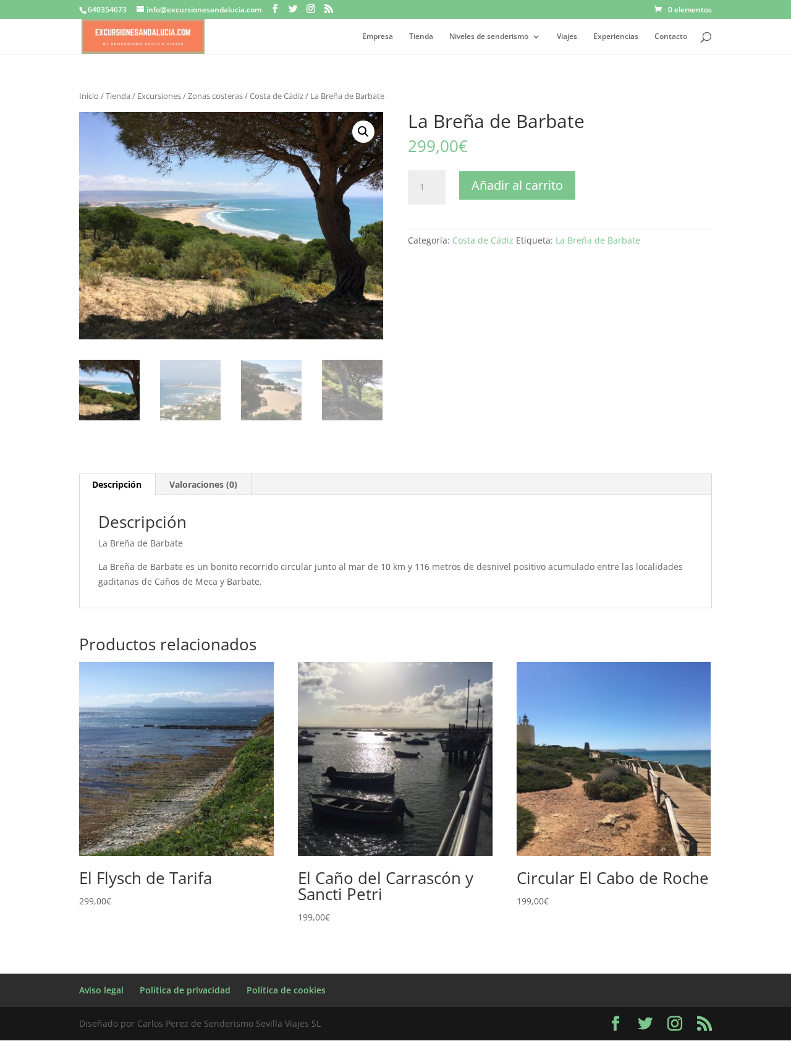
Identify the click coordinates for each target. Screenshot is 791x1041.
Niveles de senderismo (488, 36)
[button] (363, 132)
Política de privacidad (185, 990)
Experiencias (615, 36)
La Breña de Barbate (598, 240)
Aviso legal (101, 990)
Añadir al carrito (517, 185)
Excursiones (159, 95)
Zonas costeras (215, 95)
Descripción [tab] (117, 484)
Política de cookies (286, 990)
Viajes (567, 36)
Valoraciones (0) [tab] (203, 484)
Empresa (377, 36)
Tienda (421, 36)
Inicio (89, 95)
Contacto (670, 36)
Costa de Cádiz (276, 95)
